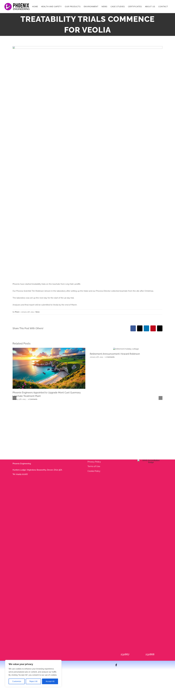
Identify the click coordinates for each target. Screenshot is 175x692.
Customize (16, 681)
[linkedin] (125, 665)
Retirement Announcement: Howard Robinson (115, 353)
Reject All (33, 681)
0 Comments (32, 399)
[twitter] (121, 665)
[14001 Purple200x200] (149, 460)
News (37, 312)
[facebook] (116, 665)
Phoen (17, 312)
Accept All (50, 681)
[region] (33, 673)
